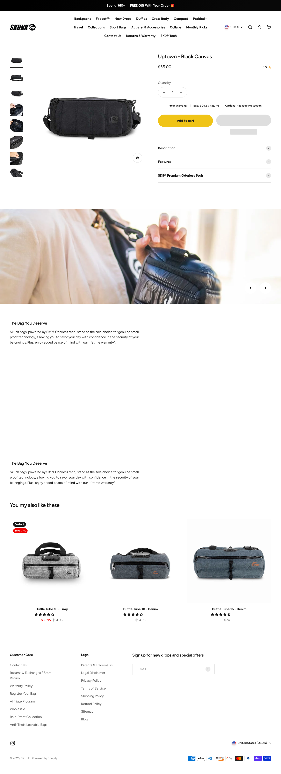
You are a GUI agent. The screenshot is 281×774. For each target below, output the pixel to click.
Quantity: (165, 83)
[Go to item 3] (16, 93)
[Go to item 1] (16, 60)
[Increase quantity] (181, 92)
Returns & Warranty (141, 36)
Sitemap (87, 711)
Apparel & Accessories (148, 27)
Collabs (175, 27)
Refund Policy (91, 704)
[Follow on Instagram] (12, 743)
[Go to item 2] (16, 77)
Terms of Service (93, 688)
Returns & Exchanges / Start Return (30, 675)
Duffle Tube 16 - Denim (229, 609)
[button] (243, 120)
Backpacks (82, 19)
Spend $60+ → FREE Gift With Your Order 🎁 (141, 5)
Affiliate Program (22, 701)
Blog (84, 719)
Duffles (141, 19)
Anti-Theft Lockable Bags (28, 725)
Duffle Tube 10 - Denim (140, 609)
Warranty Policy (21, 686)
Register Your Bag (23, 693)
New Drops (123, 19)
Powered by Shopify (45, 758)
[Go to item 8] (16, 176)
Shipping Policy (92, 696)
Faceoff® (103, 19)
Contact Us (112, 36)
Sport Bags (118, 27)
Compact (181, 19)
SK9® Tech (168, 36)
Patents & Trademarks (97, 665)
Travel (78, 27)
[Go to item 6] (16, 143)
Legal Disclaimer (93, 673)
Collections (96, 27)
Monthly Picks (196, 27)
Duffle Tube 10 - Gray (52, 609)
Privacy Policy (91, 681)
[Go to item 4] (16, 110)
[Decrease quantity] (164, 92)
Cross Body (160, 19)
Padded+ (200, 19)
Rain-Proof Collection (26, 717)
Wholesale (17, 709)
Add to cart (185, 121)
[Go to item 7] (16, 159)
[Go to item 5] (16, 126)
